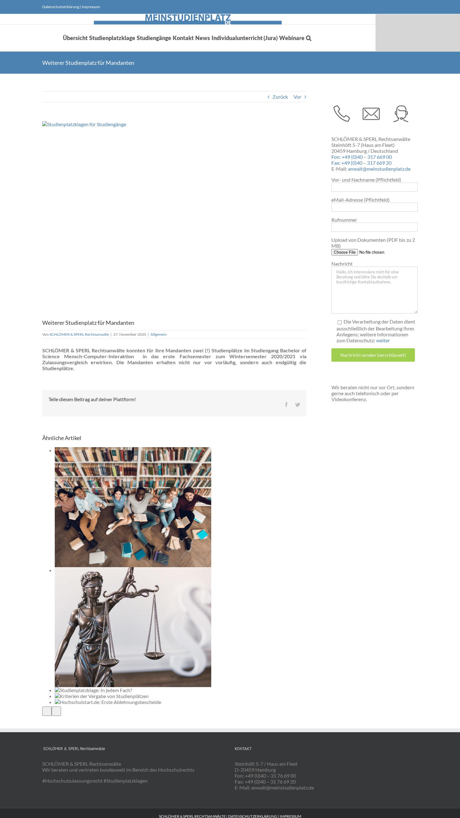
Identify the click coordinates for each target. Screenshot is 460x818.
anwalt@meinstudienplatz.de (379, 169)
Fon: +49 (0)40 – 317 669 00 (361, 157)
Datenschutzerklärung (60, 6)
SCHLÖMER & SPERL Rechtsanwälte (79, 334)
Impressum (91, 6)
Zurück (280, 97)
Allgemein (159, 334)
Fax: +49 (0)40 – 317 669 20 (361, 163)
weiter (383, 340)
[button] (308, 38)
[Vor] (56, 711)
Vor (297, 97)
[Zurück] (47, 711)
